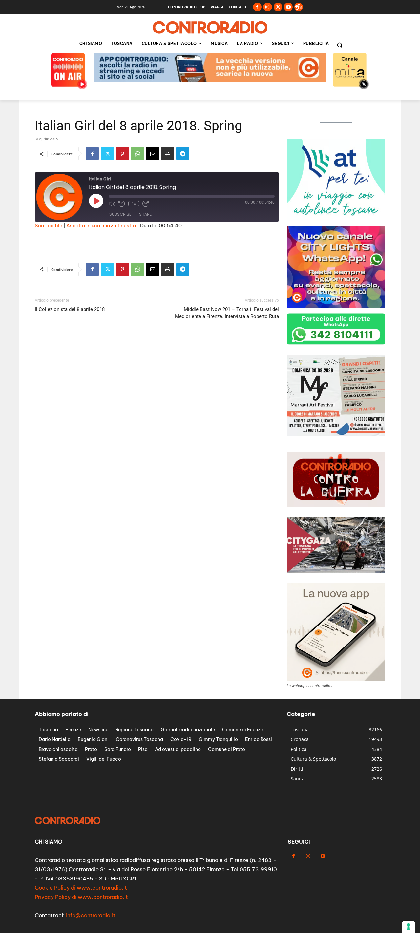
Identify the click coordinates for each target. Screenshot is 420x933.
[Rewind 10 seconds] (121, 204)
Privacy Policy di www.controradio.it (81, 897)
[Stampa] (167, 153)
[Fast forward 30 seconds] (145, 204)
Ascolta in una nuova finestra (101, 226)
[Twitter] (278, 7)
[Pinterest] (122, 153)
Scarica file (48, 226)
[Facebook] (257, 7)
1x (134, 203)
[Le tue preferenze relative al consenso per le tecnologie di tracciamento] (408, 927)
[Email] (152, 153)
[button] (340, 45)
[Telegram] (182, 153)
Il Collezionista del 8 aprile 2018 (70, 309)
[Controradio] (210, 27)
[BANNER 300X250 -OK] (336, 435)
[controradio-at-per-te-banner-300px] (336, 219)
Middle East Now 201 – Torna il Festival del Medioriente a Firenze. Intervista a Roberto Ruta (227, 313)
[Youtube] (288, 7)
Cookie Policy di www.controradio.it (81, 887)
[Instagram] (267, 7)
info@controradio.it (91, 915)
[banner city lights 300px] (336, 306)
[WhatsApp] (137, 153)
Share (145, 214)
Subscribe (120, 214)
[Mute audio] (112, 204)
